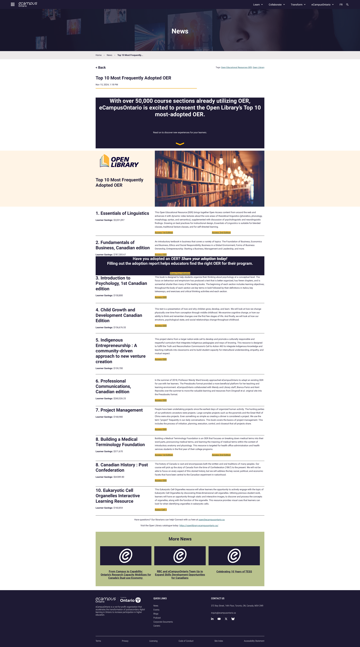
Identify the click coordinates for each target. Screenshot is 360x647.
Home (99, 55)
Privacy (125, 641)
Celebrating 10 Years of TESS (234, 571)
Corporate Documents (163, 621)
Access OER (161, 254)
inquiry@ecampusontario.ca (223, 612)
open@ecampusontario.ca (212, 519)
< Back (101, 67)
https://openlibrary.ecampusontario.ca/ (198, 525)
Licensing (153, 641)
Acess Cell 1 (161, 509)
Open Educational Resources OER (236, 67)
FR (341, 4)
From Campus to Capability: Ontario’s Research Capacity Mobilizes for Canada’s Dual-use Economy (126, 574)
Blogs (155, 613)
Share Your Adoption (180, 273)
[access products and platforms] (12, 4)
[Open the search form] (347, 4)
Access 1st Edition (164, 232)
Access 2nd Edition (221, 232)
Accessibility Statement (254, 641)
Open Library (258, 67)
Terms (98, 641)
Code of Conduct (186, 641)
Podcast (157, 617)
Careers (156, 625)
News (109, 55)
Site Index (218, 641)
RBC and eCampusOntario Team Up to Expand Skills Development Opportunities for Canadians (180, 574)
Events (156, 609)
